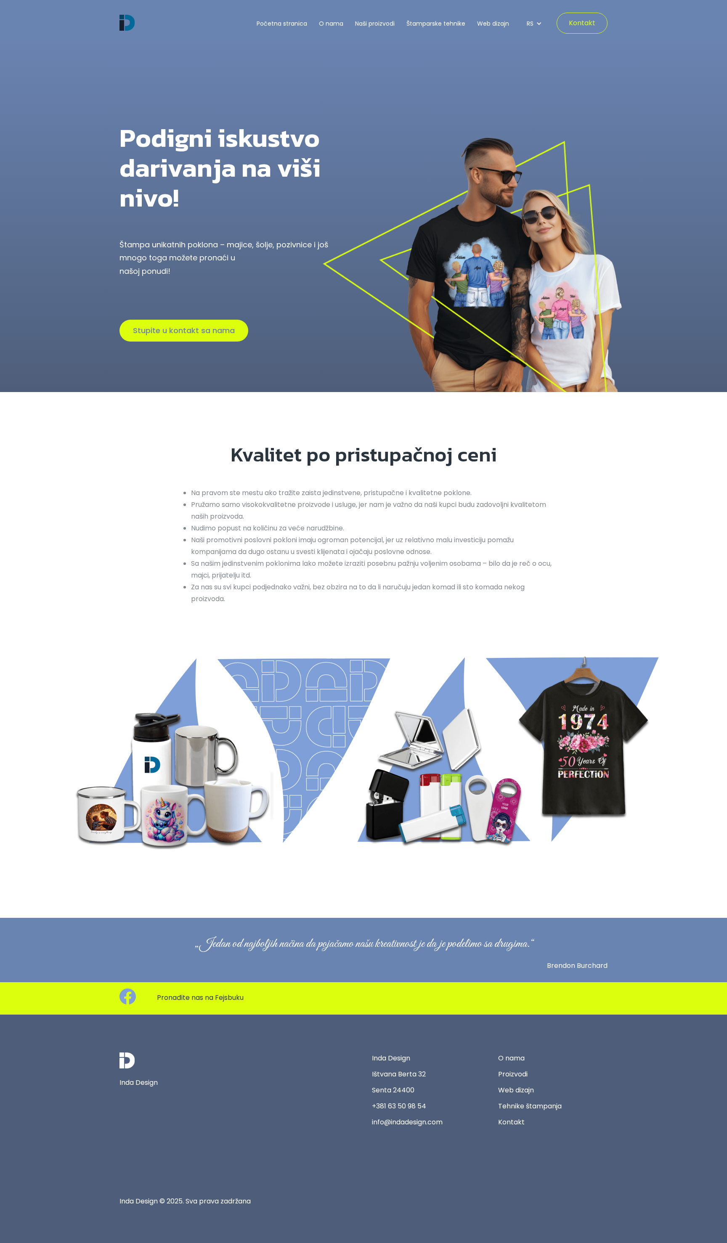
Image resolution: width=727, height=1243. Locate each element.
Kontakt (582, 23)
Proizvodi (513, 1074)
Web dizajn (493, 23)
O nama (331, 23)
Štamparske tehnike (435, 23)
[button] (532, 23)
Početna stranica (282, 23)
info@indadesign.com (407, 1122)
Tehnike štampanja (530, 1106)
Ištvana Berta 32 (399, 1074)
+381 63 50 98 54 (399, 1106)
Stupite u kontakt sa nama (184, 330)
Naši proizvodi (375, 23)
